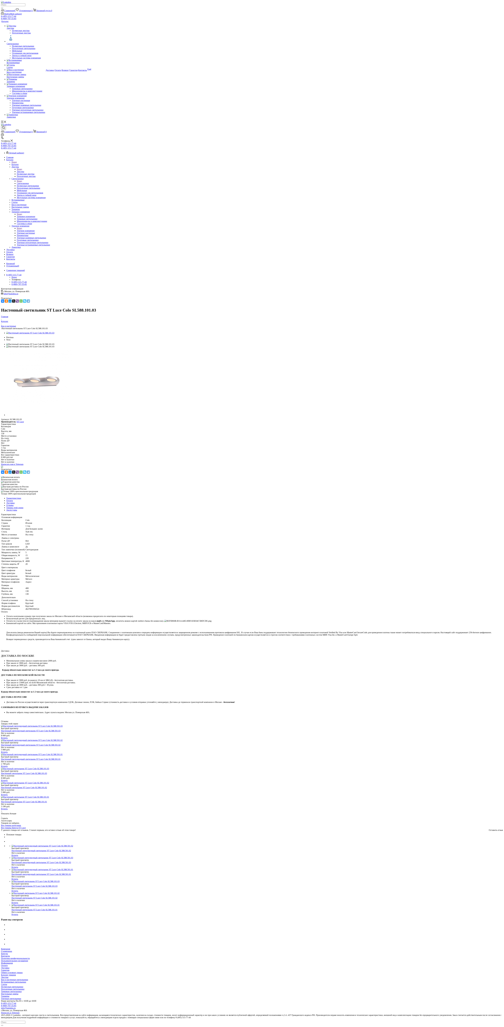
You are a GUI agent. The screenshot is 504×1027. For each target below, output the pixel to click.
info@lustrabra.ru (11, 294)
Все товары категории (11, 825)
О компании (6, 951)
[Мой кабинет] (2, 135)
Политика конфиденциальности (15, 958)
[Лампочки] (26, 115)
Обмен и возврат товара (12, 972)
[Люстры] (26, 26)
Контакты (5, 956)
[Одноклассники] (6, 301)
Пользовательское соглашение (14, 961)
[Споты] (26, 65)
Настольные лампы (9, 994)
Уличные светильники (11, 998)
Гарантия (5, 970)
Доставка (5, 968)
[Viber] (17, 301)
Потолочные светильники (12, 989)
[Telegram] (28, 301)
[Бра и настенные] (26, 70)
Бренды (4, 953)
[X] (13, 301)
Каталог (15, 164)
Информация (7, 963)
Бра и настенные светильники (14, 980)
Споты (4, 984)
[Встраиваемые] (26, 60)
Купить (4, 738)
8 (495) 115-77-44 (8, 16)
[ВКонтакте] (2, 301)
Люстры (20, 171)
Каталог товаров (8, 975)
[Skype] (24, 301)
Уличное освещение (26, 231)
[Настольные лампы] (26, 74)
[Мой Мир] (10, 301)
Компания (5, 949)
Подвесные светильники (12, 987)
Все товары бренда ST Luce (13, 828)
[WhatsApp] (21, 301)
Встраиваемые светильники (13, 982)
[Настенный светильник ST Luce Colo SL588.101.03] (30, 333)
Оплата (4, 965)
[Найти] (2, 1025)
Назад (14, 162)
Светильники (23, 183)
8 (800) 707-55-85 (8, 18)
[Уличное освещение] (26, 96)
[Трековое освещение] (26, 84)
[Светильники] (26, 38)
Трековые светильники (11, 991)
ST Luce (20, 422)
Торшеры (5, 996)
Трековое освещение (26, 216)
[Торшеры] (26, 79)
